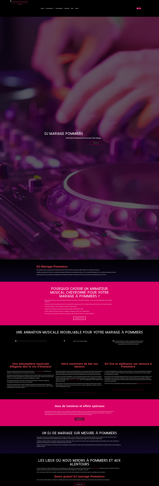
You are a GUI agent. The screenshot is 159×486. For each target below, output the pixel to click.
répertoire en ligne (95, 468)
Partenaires (66, 8)
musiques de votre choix (74, 379)
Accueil (42, 8)
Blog (72, 8)
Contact (76, 8)
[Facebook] (138, 8)
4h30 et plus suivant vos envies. (144, 383)
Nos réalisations (59, 8)
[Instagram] (140, 8)
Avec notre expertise (38, 371)
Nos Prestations (49, 8)
